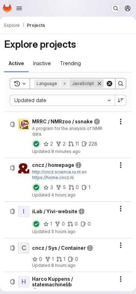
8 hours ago (63, 265)
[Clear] (109, 83)
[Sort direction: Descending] (120, 100)
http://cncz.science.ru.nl (56, 172)
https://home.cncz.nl (53, 177)
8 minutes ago (66, 151)
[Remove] (99, 83)
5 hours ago (63, 231)
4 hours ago (63, 195)
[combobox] (62, 100)
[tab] (16, 63)
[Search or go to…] (116, 8)
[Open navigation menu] (19, 8)
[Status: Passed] (36, 144)
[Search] (120, 83)
